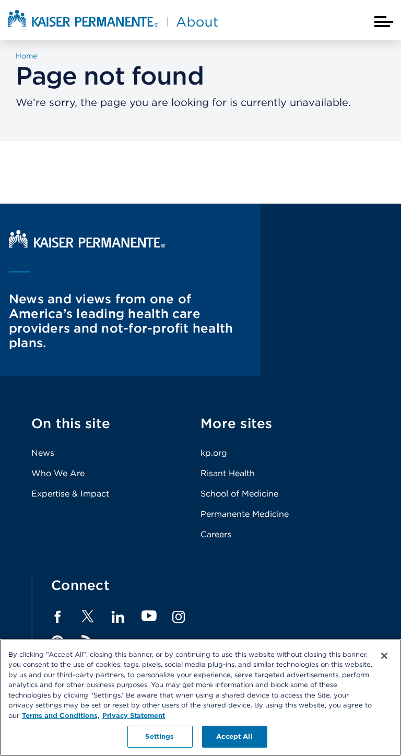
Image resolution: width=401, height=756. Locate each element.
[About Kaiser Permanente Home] (113, 27)
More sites (236, 423)
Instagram (178, 617)
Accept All (234, 736)
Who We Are (58, 473)
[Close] (384, 655)
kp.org (213, 453)
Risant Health (227, 473)
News (42, 453)
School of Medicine (239, 494)
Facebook (57, 617)
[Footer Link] (87, 619)
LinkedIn (118, 617)
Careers (215, 534)
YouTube (149, 616)
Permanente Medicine (244, 514)
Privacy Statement (133, 715)
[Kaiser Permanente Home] (87, 245)
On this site (70, 423)
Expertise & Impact (70, 494)
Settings (159, 736)
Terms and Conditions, (61, 715)
